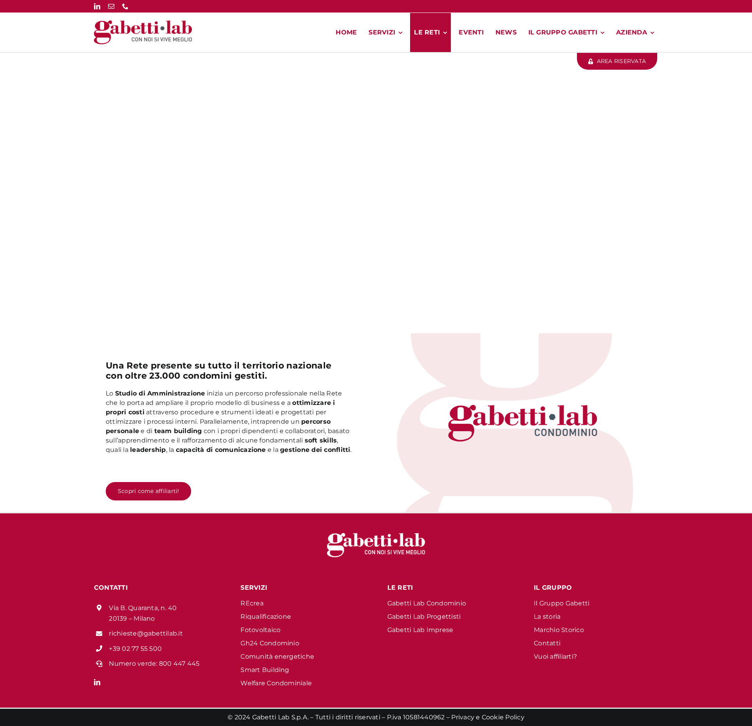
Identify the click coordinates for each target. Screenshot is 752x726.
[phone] (125, 6)
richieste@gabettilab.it (146, 633)
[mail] (111, 6)
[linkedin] (97, 6)
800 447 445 (179, 663)
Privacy (462, 717)
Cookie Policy (503, 717)
